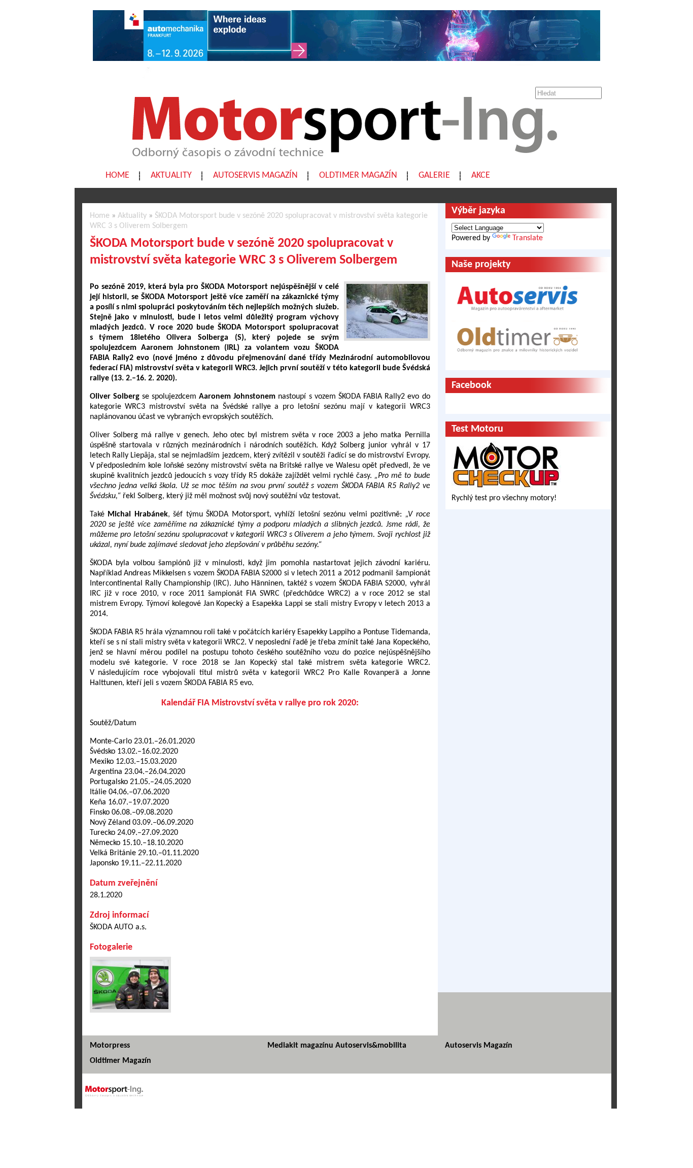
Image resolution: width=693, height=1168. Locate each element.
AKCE (480, 175)
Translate (527, 238)
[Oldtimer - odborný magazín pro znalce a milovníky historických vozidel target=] (517, 359)
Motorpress (110, 1046)
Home (117, 175)
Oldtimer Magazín (358, 175)
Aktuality (171, 175)
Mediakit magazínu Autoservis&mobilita (336, 1046)
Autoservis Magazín (255, 175)
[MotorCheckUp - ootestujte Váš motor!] (506, 488)
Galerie (434, 175)
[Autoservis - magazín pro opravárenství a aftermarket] (517, 315)
